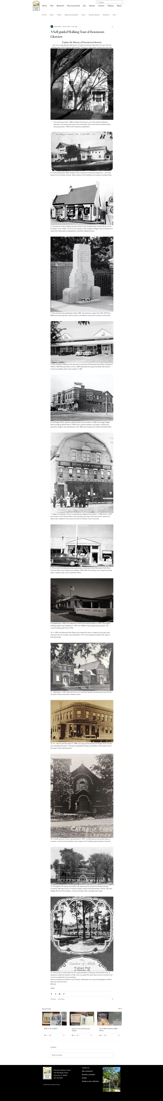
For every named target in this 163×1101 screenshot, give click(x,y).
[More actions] (112, 27)
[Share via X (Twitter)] (55, 994)
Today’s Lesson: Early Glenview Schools (81, 1030)
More (114, 15)
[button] (119, 6)
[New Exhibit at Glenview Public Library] (109, 1018)
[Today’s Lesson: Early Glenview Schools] (82, 1018)
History (83, 15)
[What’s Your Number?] (54, 1018)
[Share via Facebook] (51, 994)
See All (120, 1008)
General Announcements (71, 15)
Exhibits (59, 15)
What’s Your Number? (50, 1028)
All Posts (44, 15)
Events (52, 15)
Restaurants (106, 15)
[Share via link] (64, 994)
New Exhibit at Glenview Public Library (108, 1029)
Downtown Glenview (94, 15)
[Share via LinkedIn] (59, 994)
